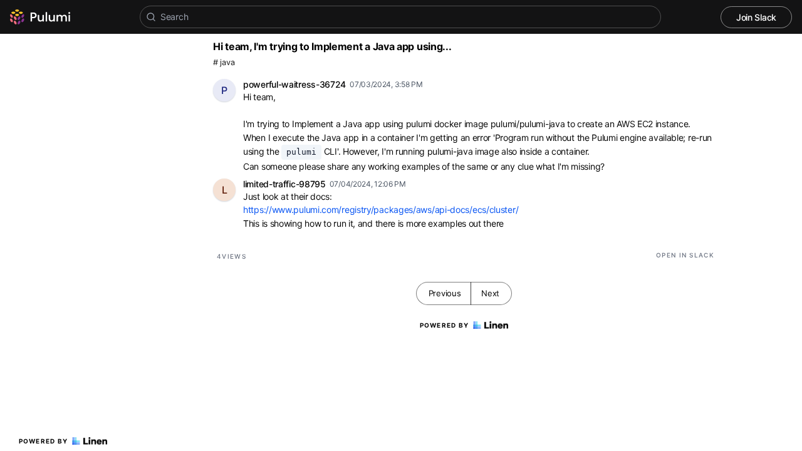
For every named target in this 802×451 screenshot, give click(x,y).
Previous (445, 293)
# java (223, 62)
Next (490, 293)
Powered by (43, 441)
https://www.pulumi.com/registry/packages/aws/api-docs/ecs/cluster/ (380, 209)
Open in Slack (685, 255)
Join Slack (756, 17)
